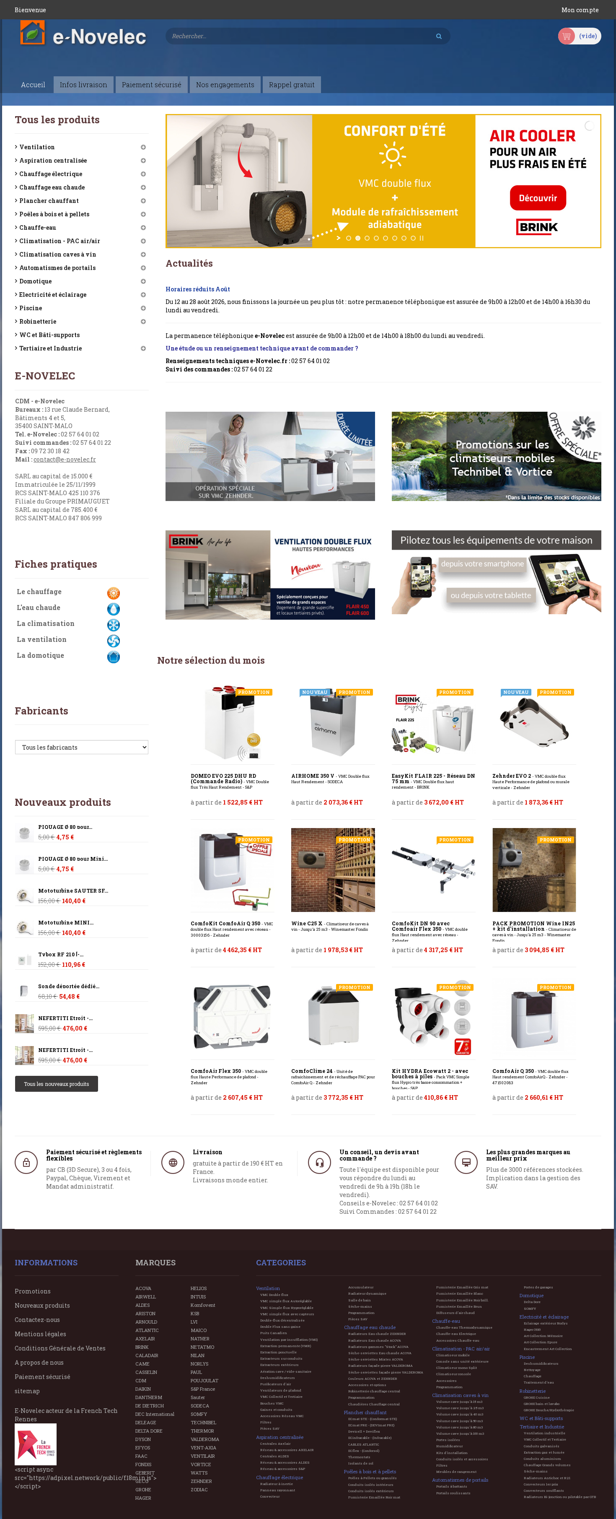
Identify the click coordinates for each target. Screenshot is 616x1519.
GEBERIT (145, 1473)
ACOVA (143, 1288)
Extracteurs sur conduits (281, 1358)
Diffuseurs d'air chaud (455, 1313)
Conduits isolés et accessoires (462, 1459)
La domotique (40, 655)
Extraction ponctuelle (278, 1352)
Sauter (198, 1397)
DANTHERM (148, 1397)
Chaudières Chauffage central (374, 1404)
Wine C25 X (330, 926)
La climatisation (46, 623)
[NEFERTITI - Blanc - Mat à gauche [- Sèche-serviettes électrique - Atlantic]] (24, 1023)
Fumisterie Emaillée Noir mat (374, 1497)
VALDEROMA (205, 1439)
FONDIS (143, 1464)
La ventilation (42, 639)
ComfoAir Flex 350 (229, 1076)
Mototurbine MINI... (65, 922)
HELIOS (199, 1288)
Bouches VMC (272, 1403)
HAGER (143, 1498)
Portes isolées (448, 1440)
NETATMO (202, 1347)
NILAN (197, 1355)
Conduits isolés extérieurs (371, 1491)
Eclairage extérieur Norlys (546, 1323)
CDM (140, 1380)
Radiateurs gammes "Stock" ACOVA (378, 1347)
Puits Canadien (273, 1333)
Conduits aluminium (542, 1459)
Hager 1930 (532, 1329)
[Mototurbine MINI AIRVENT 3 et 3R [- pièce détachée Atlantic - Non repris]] (24, 896)
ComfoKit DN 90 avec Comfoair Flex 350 (430, 932)
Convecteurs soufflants (544, 1490)
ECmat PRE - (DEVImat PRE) (371, 1425)
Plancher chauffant (49, 201)
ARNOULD (146, 1322)
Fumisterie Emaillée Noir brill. (462, 1300)
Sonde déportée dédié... (68, 986)
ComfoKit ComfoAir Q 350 (232, 929)
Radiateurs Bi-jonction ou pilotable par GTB (560, 1497)
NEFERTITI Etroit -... (65, 1018)
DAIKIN (143, 1389)
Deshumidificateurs (277, 1378)
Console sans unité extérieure (462, 1361)
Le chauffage (39, 591)
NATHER (200, 1338)
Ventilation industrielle (544, 1433)
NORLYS (199, 1364)
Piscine (30, 308)
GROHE (143, 1489)
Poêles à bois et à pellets (54, 214)
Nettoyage (532, 1370)
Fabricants (41, 710)
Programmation (361, 1313)
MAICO (199, 1330)
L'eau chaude (38, 607)
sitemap (27, 1391)
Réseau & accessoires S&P (282, 1469)
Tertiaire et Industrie (50, 348)
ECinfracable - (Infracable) (369, 1438)
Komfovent (203, 1305)
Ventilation (37, 147)
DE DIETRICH (149, 1405)
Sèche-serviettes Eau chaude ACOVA (380, 1353)
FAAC (141, 1456)
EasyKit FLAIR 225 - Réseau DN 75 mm (433, 781)
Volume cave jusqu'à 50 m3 (459, 1421)
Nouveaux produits (63, 802)
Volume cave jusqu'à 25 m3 (460, 1408)
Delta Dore (532, 1302)
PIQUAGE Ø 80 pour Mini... (73, 859)
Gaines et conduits (276, 1409)
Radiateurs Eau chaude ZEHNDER (377, 1334)
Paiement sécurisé (42, 1377)
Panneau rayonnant (277, 1490)
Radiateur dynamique (367, 1293)
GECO (141, 1481)
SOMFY (199, 1414)
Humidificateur (449, 1446)
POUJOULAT (204, 1380)
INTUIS (198, 1296)
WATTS (199, 1473)
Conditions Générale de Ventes (60, 1348)
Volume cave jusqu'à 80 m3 (459, 1427)
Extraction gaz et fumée (544, 1452)
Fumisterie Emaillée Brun (459, 1306)
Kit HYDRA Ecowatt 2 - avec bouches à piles (430, 1079)
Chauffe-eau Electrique (456, 1334)
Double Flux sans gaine (280, 1326)
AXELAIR (145, 1338)
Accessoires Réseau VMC (282, 1416)
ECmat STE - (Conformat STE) (372, 1419)
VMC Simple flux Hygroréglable (286, 1308)
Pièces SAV (270, 1428)
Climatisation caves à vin (57, 254)
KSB (195, 1313)
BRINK (142, 1347)
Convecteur (270, 1496)
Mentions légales (40, 1334)
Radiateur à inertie (276, 1484)
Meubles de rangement (456, 1472)
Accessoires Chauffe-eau (457, 1340)
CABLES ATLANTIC (363, 1444)
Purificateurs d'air (275, 1384)
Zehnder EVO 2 (530, 781)
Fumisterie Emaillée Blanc (459, 1293)
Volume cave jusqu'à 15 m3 (459, 1402)
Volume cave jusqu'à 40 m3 (459, 1414)
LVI (194, 1322)
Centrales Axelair (275, 1443)
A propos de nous (39, 1362)
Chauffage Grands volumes (547, 1465)
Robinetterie (37, 321)
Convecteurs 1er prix (541, 1484)
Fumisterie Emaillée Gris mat (462, 1287)
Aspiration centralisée (53, 160)
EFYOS (142, 1447)
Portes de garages (538, 1287)
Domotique (35, 281)
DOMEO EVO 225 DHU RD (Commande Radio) (230, 781)
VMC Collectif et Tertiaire (281, 1396)
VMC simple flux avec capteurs (287, 1314)
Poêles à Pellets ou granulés (372, 1478)
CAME (142, 1364)
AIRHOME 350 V (330, 778)
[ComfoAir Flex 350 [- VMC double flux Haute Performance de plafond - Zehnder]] (232, 1017)
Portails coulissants (453, 1493)
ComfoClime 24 (333, 1076)
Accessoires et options (367, 1385)
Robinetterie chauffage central (374, 1391)
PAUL (196, 1372)
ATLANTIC (147, 1330)
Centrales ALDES (274, 1456)
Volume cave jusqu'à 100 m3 (460, 1433)
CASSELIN (146, 1372)
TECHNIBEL (203, 1422)
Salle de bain (359, 1300)
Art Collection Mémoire (543, 1336)
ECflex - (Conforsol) (363, 1451)
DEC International (154, 1414)
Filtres (266, 1422)
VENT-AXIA (203, 1447)
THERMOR (202, 1431)
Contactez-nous (37, 1320)
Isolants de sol (360, 1463)
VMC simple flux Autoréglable (286, 1301)
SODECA (200, 1405)
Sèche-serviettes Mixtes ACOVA (375, 1359)
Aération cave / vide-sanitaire (285, 1371)
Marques (155, 1262)
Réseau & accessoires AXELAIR (287, 1450)
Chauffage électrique (50, 174)
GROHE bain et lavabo (541, 1404)
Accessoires (446, 1381)
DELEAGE (145, 1422)
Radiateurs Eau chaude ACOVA (374, 1340)
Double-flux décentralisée (282, 1320)
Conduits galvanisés (541, 1446)
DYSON (143, 1439)
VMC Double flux (274, 1295)
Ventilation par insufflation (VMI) (289, 1339)
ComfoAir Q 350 (530, 1076)
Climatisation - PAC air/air (59, 241)
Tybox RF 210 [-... (60, 954)
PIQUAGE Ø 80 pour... (65, 827)
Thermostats (359, 1457)
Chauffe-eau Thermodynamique (464, 1327)
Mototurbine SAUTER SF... (73, 890)
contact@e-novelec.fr (65, 459)
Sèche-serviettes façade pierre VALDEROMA (385, 1372)
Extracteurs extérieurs (279, 1365)
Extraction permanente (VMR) (285, 1346)
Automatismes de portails (57, 268)
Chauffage (532, 1376)
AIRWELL (145, 1296)
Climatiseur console (453, 1374)
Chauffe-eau (37, 227)
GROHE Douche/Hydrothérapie (549, 1410)
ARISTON (145, 1313)
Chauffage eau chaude (52, 187)
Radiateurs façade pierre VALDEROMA (380, 1365)
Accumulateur (360, 1287)
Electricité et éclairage (52, 295)
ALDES (142, 1305)
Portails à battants (451, 1486)
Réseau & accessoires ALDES (285, 1462)
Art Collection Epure (540, 1342)
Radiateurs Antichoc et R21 (547, 1478)
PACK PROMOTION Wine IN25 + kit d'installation (534, 932)
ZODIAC (199, 1489)
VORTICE (201, 1464)
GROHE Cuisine (537, 1397)
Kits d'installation (452, 1453)
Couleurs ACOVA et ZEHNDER (372, 1378)
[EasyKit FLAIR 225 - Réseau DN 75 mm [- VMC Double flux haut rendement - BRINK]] (434, 722)
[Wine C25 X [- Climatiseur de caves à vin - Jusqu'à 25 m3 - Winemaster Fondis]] (333, 870)
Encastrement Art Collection (548, 1349)
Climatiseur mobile (453, 1355)
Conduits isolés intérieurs (370, 1485)
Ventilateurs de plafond (280, 1390)
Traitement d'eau (539, 1382)
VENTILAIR (203, 1456)
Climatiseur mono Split (456, 1368)
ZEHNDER (201, 1481)
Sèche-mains (360, 1306)
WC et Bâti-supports (49, 335)
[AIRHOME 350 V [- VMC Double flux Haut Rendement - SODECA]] (333, 722)
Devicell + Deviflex (364, 1431)
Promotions (33, 1291)
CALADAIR (146, 1355)
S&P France (203, 1389)
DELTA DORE (149, 1431)
